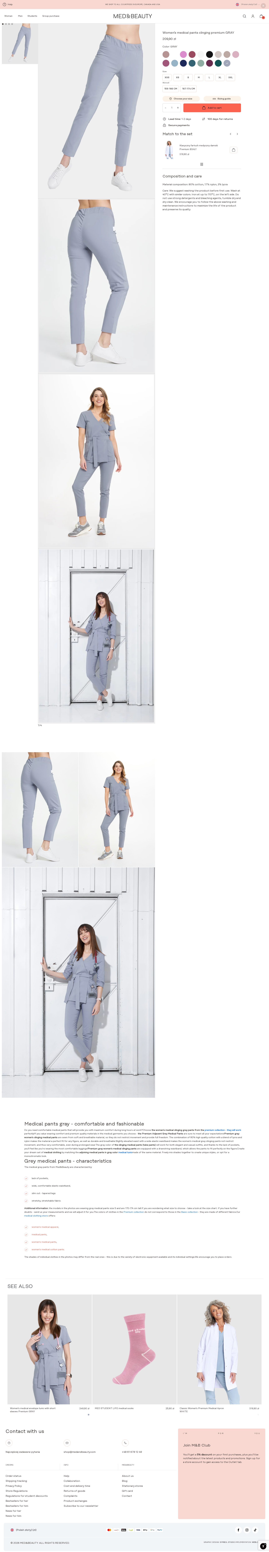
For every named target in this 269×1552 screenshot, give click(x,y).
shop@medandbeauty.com (80, 1452)
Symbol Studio (227, 1542)
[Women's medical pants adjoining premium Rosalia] (183, 54)
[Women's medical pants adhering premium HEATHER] (166, 63)
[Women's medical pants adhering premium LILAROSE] (235, 54)
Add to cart (215, 107)
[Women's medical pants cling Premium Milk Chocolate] (174, 54)
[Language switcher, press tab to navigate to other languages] (237, 4)
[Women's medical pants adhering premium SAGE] (200, 63)
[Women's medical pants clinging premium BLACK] (209, 54)
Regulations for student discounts (27, 1496)
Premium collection (133, 1212)
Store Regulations (17, 1491)
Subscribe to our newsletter (81, 1506)
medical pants (39, 1234)
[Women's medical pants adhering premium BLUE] (174, 63)
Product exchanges (75, 1501)
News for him (13, 1516)
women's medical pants (44, 1242)
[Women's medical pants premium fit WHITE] (200, 54)
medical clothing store (36, 1216)
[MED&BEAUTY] (132, 16)
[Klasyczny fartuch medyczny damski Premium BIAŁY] (233, 150)
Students (32, 16)
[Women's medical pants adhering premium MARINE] (192, 63)
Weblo (255, 1542)
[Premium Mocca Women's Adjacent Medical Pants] (166, 54)
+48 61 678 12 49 (132, 1452)
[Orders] (253, 17)
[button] (2, 24)
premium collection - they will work (222, 1130)
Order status (13, 1476)
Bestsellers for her (17, 1501)
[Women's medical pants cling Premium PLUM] (209, 63)
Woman (8, 16)
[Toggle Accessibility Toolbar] (263, 1546)
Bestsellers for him (17, 1506)
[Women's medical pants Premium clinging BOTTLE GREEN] (218, 63)
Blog (124, 1481)
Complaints (70, 1496)
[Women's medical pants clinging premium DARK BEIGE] (227, 54)
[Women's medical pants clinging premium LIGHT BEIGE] (218, 54)
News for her (13, 1511)
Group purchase (50, 16)
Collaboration (72, 1481)
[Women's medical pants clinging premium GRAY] (227, 63)
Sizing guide (224, 99)
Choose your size (183, 99)
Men (20, 16)
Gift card (127, 1491)
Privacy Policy (14, 1486)
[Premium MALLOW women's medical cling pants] (192, 54)
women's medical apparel (45, 1227)
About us (128, 1476)
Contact (127, 1496)
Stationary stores (132, 1486)
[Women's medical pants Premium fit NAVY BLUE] (183, 63)
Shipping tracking (16, 1481)
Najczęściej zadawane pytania (23, 1452)
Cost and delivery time (77, 1486)
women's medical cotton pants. (48, 1249)
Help (66, 1476)
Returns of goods (74, 1491)
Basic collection (189, 1212)
